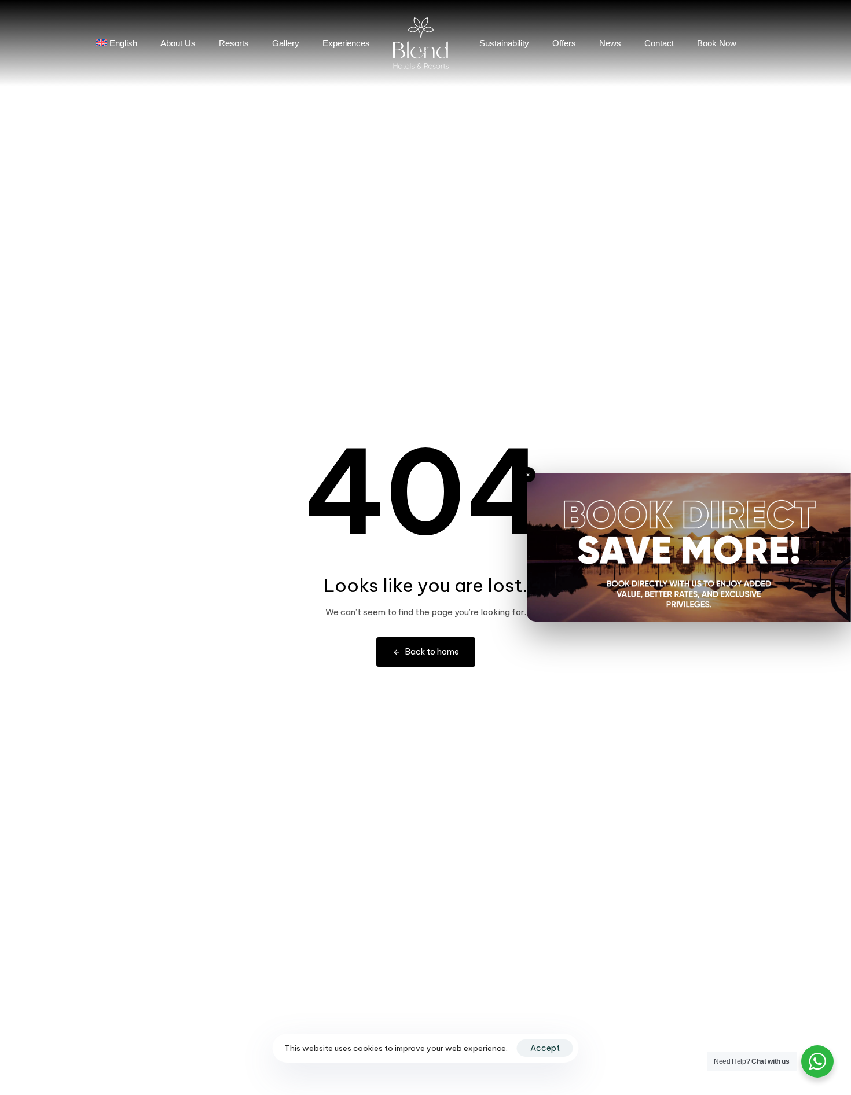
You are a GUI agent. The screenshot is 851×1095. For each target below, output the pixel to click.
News (610, 43)
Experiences (346, 43)
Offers (564, 43)
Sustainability (504, 43)
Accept (545, 1048)
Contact (659, 43)
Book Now (716, 43)
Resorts (234, 43)
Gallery (285, 43)
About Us (178, 43)
